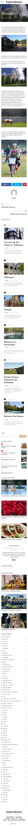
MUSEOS (4, 733)
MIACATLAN (5, 730)
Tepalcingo (5, 769)
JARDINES (5, 719)
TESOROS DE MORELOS (7, 776)
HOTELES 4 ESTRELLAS (7, 705)
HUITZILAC (5, 712)
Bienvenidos (5, 657)
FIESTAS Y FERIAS (6, 694)
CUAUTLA (5, 675)
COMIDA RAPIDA (6, 671)
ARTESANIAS (5, 643)
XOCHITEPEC (5, 794)
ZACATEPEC (5, 801)
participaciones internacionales (10, 744)
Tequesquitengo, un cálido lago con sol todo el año (14, 496)
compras (5, 673)
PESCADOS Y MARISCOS (7, 749)
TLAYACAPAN (5, 783)
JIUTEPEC (5, 721)
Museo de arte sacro (7, 473)
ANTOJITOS (5, 641)
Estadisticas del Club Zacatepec (10, 691)
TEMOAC (4, 765)
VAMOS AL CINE (6, 785)
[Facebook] (13, 560)
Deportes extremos (7, 687)
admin (4, 18)
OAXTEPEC (5, 735)
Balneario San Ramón (13, 416)
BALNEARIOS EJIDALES (7, 655)
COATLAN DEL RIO (6, 664)
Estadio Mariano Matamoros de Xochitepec (11, 380)
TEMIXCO (4, 762)
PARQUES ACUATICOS (7, 742)
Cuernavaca (5, 678)
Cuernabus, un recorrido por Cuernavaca (11, 610)
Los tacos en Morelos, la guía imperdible (11, 539)
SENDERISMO (5, 758)
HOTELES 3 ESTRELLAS (7, 703)
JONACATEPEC (5, 726)
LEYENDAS (5, 728)
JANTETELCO (5, 717)
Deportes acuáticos (7, 682)
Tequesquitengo (6, 774)
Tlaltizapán (9, 277)
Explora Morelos (14, 2)
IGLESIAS (5, 714)
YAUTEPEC (5, 797)
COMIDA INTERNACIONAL (8, 666)
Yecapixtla (5, 799)
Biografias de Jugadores (8, 659)
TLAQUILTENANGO (6, 781)
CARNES (4, 662)
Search (23, 436)
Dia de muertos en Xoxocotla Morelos (10, 591)
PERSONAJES (5, 746)
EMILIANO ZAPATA (6, 689)
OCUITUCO (5, 737)
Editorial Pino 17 (19, 814)
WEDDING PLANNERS (7, 790)
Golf (4, 696)
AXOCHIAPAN (5, 648)
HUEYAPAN (5, 710)
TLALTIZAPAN (5, 778)
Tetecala (7, 310)
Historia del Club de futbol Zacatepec (11, 701)
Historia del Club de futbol (9, 698)
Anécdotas (5, 639)
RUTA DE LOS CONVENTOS (8, 753)
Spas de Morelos (6, 760)
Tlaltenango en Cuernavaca (8, 459)
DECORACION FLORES (7, 680)
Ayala (4, 650)
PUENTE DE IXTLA (6, 751)
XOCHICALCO (5, 792)
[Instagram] (15, 560)
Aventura (5, 646)
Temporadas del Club (8, 767)
